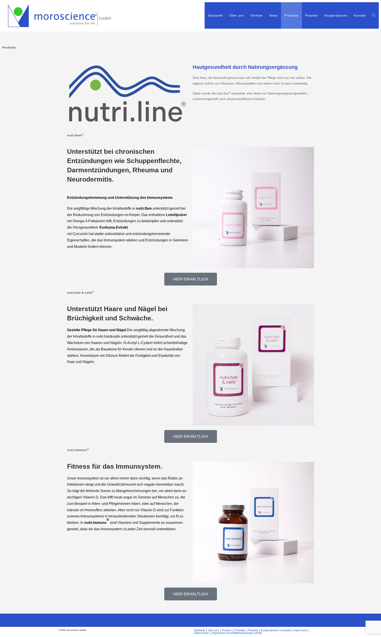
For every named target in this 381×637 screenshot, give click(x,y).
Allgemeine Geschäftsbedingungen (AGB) (237, 633)
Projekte (253, 630)
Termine (227, 630)
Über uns (213, 630)
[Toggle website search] (374, 15)
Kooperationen (270, 630)
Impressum (300, 630)
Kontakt (286, 630)
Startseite (199, 630)
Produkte (239, 630)
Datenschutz (201, 633)
